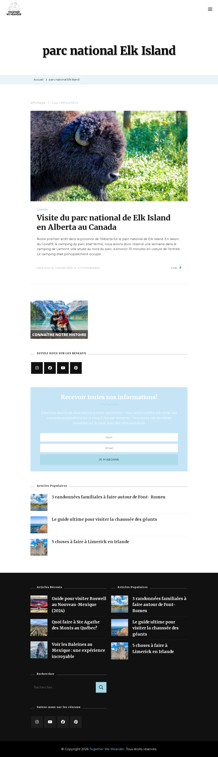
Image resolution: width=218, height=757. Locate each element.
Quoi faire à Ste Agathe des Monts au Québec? (76, 624)
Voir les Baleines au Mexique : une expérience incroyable (78, 650)
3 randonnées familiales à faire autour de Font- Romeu (108, 496)
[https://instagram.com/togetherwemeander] (37, 368)
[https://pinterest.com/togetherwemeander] (76, 722)
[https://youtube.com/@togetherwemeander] (50, 722)
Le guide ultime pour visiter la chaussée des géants (104, 519)
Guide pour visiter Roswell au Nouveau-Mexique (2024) (79, 604)
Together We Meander (106, 749)
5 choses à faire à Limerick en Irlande (90, 541)
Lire (174, 267)
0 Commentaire (89, 267)
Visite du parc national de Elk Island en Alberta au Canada (104, 222)
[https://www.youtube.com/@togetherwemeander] (63, 368)
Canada (42, 209)
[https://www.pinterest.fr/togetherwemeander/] (76, 368)
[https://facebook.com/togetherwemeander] (50, 368)
